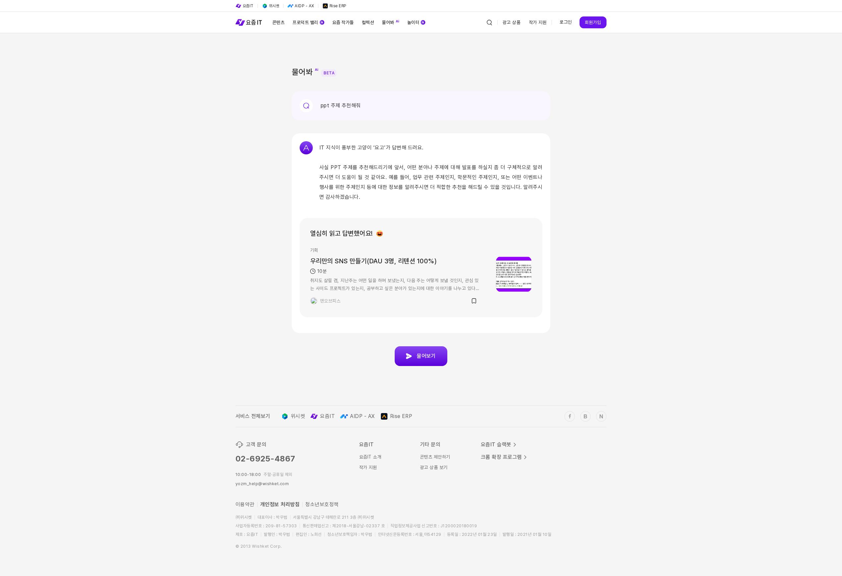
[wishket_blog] (585, 416)
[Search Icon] (489, 22)
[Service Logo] (248, 22)
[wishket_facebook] (569, 416)
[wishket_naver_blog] (601, 416)
